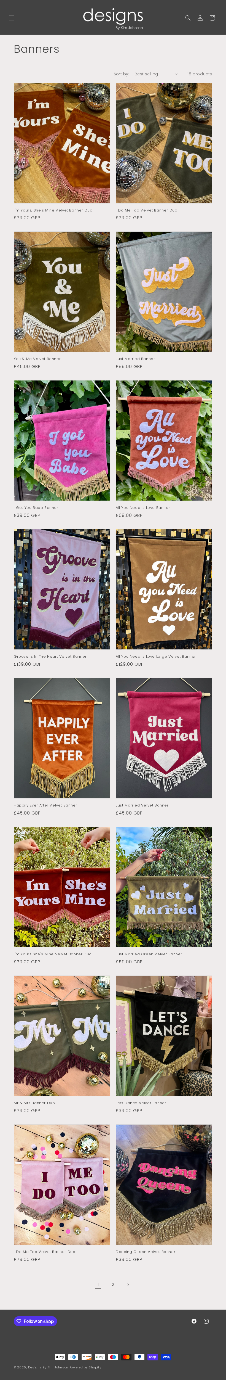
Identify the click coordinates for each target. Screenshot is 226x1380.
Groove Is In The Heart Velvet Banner (50, 656)
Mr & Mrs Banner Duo (34, 1103)
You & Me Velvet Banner (37, 359)
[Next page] (128, 1285)
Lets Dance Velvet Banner (141, 1103)
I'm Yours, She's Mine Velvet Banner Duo (53, 210)
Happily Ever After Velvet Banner (45, 805)
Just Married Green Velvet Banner (149, 954)
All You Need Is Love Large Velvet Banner (156, 656)
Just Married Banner (135, 359)
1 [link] (98, 1284)
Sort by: (121, 74)
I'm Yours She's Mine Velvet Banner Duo (53, 954)
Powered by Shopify (85, 1367)
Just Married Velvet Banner (142, 805)
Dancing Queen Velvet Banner (145, 1252)
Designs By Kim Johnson (48, 1367)
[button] (12, 18)
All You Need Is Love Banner (143, 508)
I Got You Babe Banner (36, 508)
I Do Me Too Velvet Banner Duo (146, 210)
